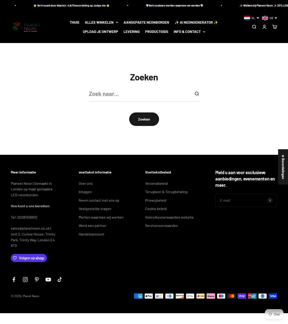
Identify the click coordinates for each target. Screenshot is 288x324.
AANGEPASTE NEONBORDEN (146, 22)
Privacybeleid (155, 200)
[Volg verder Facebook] (14, 279)
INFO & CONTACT (187, 32)
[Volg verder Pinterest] (37, 279)
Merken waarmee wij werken (101, 217)
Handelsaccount (91, 234)
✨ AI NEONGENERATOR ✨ (196, 22)
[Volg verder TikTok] (60, 279)
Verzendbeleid (156, 183)
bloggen (85, 191)
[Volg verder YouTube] (48, 279)
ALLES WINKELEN (99, 22)
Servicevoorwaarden (161, 225)
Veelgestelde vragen (95, 208)
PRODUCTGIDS (156, 32)
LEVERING (132, 32)
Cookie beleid (156, 208)
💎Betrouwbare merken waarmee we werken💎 (170, 5)
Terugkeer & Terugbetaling (166, 191)
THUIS (74, 22)
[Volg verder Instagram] (25, 279)
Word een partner (92, 225)
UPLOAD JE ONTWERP (100, 32)
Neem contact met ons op (99, 200)
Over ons (86, 183)
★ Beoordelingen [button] (283, 167)
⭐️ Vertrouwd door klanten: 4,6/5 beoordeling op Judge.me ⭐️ (67, 5)
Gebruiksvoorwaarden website (169, 217)
